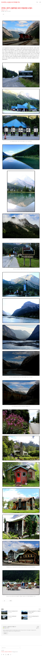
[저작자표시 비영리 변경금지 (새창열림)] (14, 600)
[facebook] (1, 654)
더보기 (40, 609)
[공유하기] (5, 601)
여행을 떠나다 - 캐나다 (4, 10)
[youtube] (8, 654)
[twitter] (3, 654)
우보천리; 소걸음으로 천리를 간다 (10, 2)
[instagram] (5, 654)
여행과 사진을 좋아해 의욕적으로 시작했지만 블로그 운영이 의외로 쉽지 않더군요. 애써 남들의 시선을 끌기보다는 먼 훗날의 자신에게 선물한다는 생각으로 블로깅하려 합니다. (19, 631)
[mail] (10, 654)
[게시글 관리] (7, 601)
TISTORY (2, 650)
